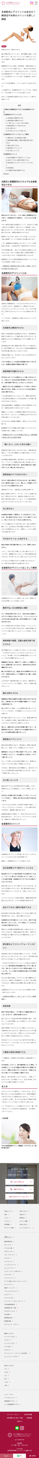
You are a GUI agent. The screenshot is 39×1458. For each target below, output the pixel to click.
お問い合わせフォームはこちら (19, 1197)
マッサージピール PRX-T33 (12, 1271)
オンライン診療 (9, 1228)
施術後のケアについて (14, 148)
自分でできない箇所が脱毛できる (17, 160)
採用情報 (7, 1224)
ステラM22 (7, 1346)
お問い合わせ (23, 1224)
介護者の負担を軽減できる (15, 170)
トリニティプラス (9, 1343)
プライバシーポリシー (13, 1414)
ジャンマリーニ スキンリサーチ (13, 1301)
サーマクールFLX (9, 1337)
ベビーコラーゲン (9, 1255)
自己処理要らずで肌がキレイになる (18, 158)
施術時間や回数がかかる (14, 120)
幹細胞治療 (7, 1321)
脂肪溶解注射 (8, 1241)
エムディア (7, 1294)
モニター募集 (23, 1221)
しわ (5, 1375)
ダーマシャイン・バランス (16, 1353)
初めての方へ (23, 1211)
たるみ (6, 1372)
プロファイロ (8, 1251)
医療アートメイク (9, 1288)
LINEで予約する (19, 1182)
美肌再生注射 (8, 1318)
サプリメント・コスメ (11, 1324)
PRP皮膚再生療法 (9, 1304)
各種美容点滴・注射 (10, 1308)
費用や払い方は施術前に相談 (16, 138)
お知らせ (22, 1214)
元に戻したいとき (12, 151)
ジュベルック (8, 1261)
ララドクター (8, 1275)
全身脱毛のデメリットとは (12, 114)
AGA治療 (7, 1314)
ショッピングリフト (10, 1265)
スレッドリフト (9, 1268)
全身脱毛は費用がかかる (14, 118)
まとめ (6, 174)
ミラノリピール (9, 1278)
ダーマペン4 (8, 1284)
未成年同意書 (28, 1414)
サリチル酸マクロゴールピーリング (14, 1281)
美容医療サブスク (9, 1401)
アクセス (6, 1221)
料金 (5, 1214)
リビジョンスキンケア (11, 1291)
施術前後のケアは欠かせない (16, 126)
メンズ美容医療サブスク (11, 1404)
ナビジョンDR (8, 1298)
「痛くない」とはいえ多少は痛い (17, 123)
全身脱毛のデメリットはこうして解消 (16, 134)
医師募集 (29, 1418)
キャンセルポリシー (25, 1228)
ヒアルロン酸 (8, 1248)
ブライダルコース (9, 1398)
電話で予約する (19, 1189)
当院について (8, 1211)
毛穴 (5, 1379)
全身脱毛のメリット (10, 154)
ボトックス (7, 1245)
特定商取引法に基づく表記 (15, 1418)
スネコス (7, 1258)
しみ (5, 1369)
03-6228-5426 (20, 1439)
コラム (6, 1218)
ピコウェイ (7, 1350)
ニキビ (6, 1382)
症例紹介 (22, 1218)
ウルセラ (7, 1340)
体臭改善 (9, 168)
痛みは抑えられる (12, 145)
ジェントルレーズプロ (10, 1356)
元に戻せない (11, 128)
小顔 (5, 1385)
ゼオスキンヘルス (9, 1311)
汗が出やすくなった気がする (16, 131)
